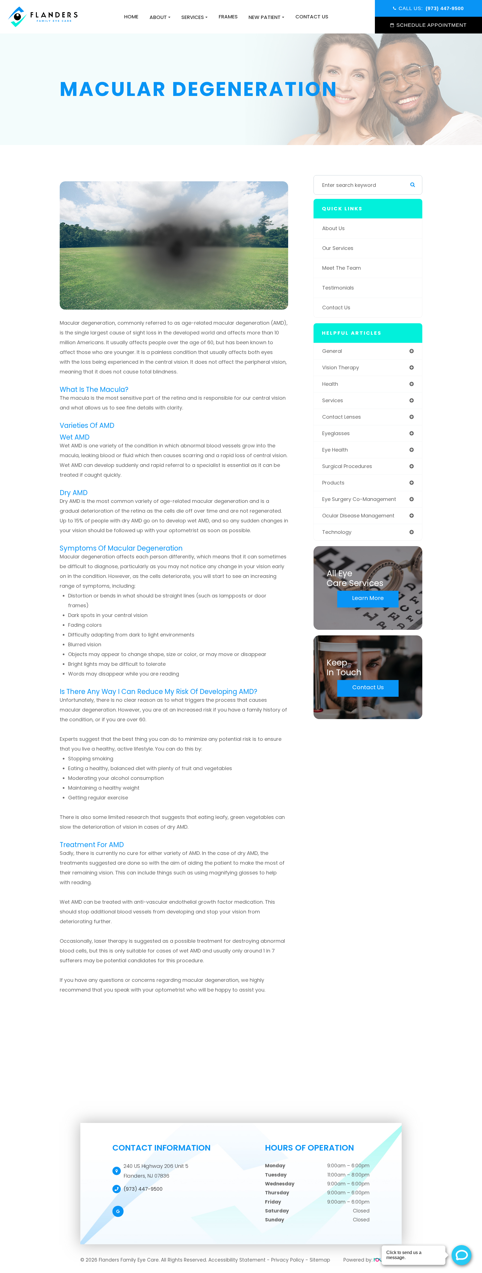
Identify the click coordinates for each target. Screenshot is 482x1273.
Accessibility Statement (237, 1260)
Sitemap (320, 1260)
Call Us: (431, 8)
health (330, 383)
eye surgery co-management (359, 499)
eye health (335, 449)
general (332, 351)
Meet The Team (341, 267)
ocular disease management (358, 515)
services (332, 400)
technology (336, 532)
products (333, 482)
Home (131, 16)
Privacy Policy (287, 1260)
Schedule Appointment (431, 25)
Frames (228, 16)
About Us (333, 228)
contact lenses (341, 416)
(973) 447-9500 (143, 1189)
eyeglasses (336, 433)
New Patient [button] (265, 17)
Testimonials (338, 287)
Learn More (368, 598)
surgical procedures (347, 466)
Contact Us (311, 16)
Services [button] (192, 17)
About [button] (158, 17)
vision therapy (340, 367)
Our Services (337, 248)
